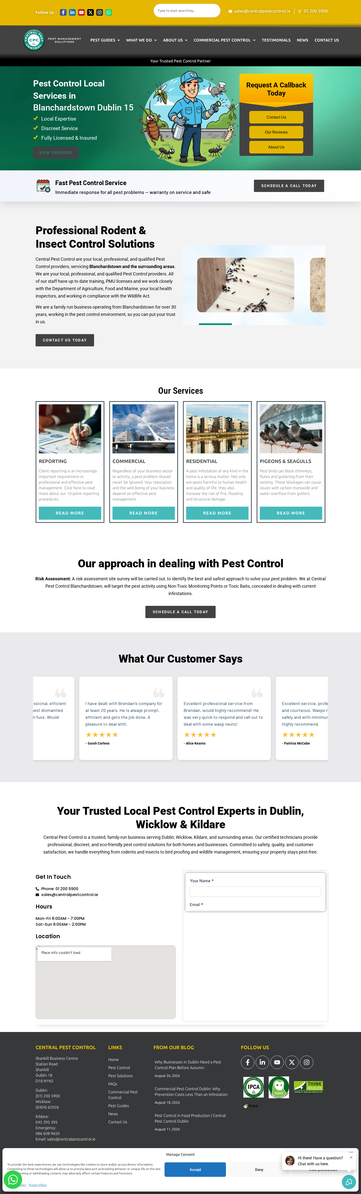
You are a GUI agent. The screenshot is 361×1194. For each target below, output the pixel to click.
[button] (105, 40)
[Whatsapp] (108, 12)
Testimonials (276, 40)
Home (113, 1059)
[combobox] (187, 10)
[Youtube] (81, 12)
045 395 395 (46, 1122)
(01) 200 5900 (48, 1096)
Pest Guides (102, 40)
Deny (259, 1169)
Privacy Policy (38, 1185)
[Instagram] (99, 12)
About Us (173, 40)
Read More (70, 513)
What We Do (139, 40)
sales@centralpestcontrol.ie (71, 1139)
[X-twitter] (90, 12)
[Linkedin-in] (72, 12)
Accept (195, 1169)
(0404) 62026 (47, 1107)
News (302, 40)
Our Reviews (276, 132)
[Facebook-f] (63, 12)
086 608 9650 (48, 1133)
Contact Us (327, 40)
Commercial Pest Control (222, 40)
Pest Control (119, 1067)
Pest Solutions (120, 1075)
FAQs (112, 1084)
